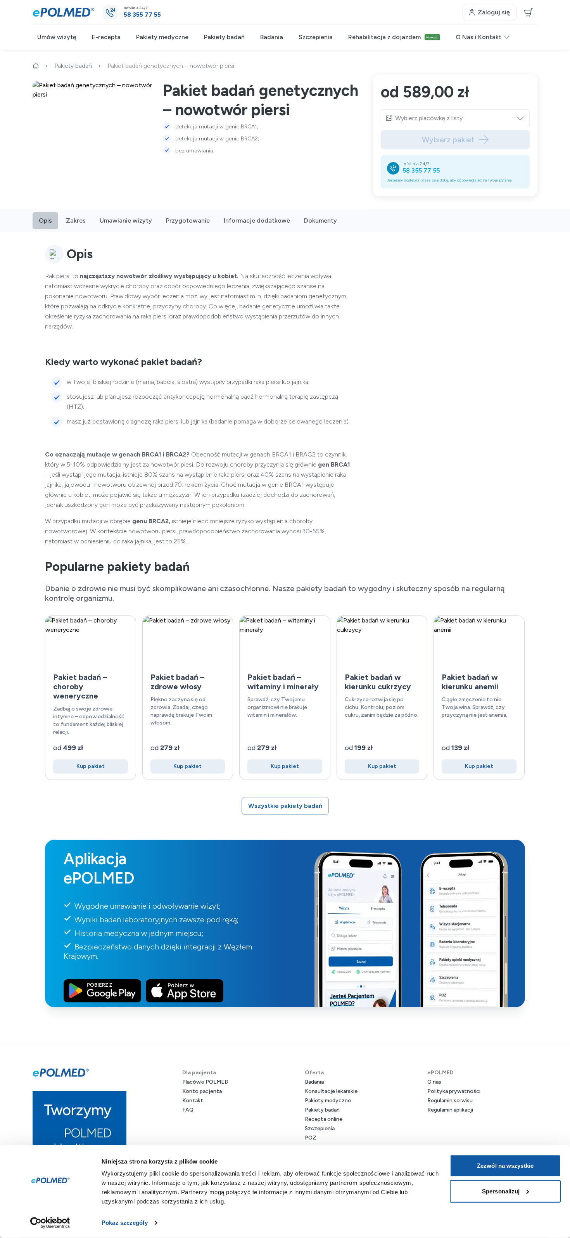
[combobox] (460, 118)
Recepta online (323, 1119)
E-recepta (106, 37)
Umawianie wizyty (126, 220)
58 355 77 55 (421, 170)
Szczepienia (316, 37)
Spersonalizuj (501, 1191)
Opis (45, 220)
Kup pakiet (90, 766)
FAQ (187, 1110)
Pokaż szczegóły (125, 1222)
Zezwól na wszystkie (505, 1165)
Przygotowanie (188, 220)
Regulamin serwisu (450, 1100)
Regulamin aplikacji (450, 1110)
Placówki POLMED (205, 1082)
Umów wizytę (56, 37)
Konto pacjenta (202, 1091)
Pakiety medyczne (162, 37)
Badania (271, 37)
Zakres (76, 220)
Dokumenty (320, 220)
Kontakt (192, 1100)
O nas (434, 1082)
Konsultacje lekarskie (331, 1091)
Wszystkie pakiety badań (285, 805)
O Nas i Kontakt (478, 37)
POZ (310, 1137)
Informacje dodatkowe (257, 220)
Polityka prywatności (453, 1091)
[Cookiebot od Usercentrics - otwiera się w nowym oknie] (50, 1223)
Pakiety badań (224, 37)
